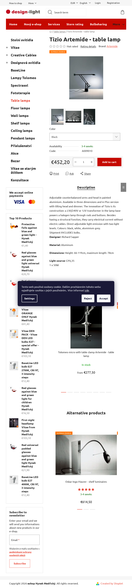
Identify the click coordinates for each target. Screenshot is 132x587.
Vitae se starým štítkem (23, 170)
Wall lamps (19, 115)
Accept (103, 298)
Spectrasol (19, 85)
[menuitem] (13, 24)
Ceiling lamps (21, 130)
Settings (29, 298)
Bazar (15, 161)
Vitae (15, 47)
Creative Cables (23, 55)
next (120, 346)
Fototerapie (20, 93)
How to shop (15, 3)
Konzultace (20, 180)
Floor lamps (20, 108)
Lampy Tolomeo (23, 78)
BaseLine (18, 70)
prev (52, 346)
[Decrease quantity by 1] (75, 162)
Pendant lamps (23, 138)
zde (87, 290)
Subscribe (20, 563)
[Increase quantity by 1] (91, 162)
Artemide (112, 46)
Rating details (88, 46)
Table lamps (20, 100)
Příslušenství (21, 145)
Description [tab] (86, 187)
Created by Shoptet (112, 583)
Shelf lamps (20, 123)
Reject (88, 298)
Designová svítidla (25, 62)
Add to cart (109, 162)
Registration (113, 2)
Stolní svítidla (22, 40)
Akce (15, 153)
